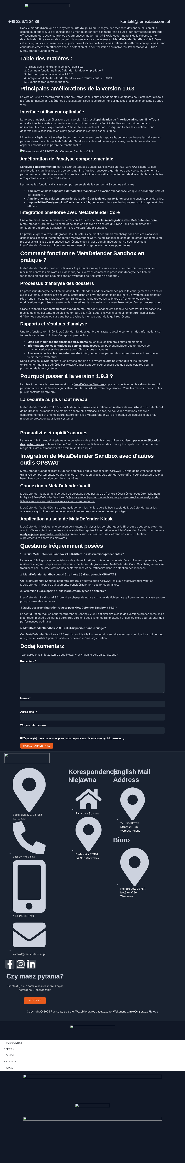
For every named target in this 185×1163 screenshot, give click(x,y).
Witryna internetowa (33, 725)
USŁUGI (9, 1055)
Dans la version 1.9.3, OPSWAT (118, 166)
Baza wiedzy (13, 1061)
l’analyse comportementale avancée (54, 309)
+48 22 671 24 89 (23, 21)
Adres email (28, 711)
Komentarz (28, 661)
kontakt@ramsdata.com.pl (145, 21)
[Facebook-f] (9, 964)
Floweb (153, 1011)
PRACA (8, 1068)
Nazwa (25, 698)
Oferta (9, 1049)
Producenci (13, 1043)
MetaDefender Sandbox (89, 384)
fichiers (44, 534)
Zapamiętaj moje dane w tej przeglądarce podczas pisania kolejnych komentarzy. (74, 738)
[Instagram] (20, 964)
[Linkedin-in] (31, 964)
